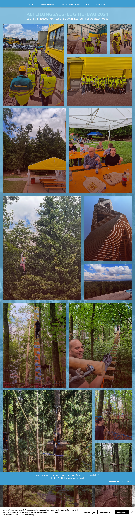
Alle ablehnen (105, 512)
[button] (70, 4)
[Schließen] (131, 512)
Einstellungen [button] (89, 512)
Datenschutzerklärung (25, 514)
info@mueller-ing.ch (75, 478)
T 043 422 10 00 (57, 478)
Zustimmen (121, 512)
